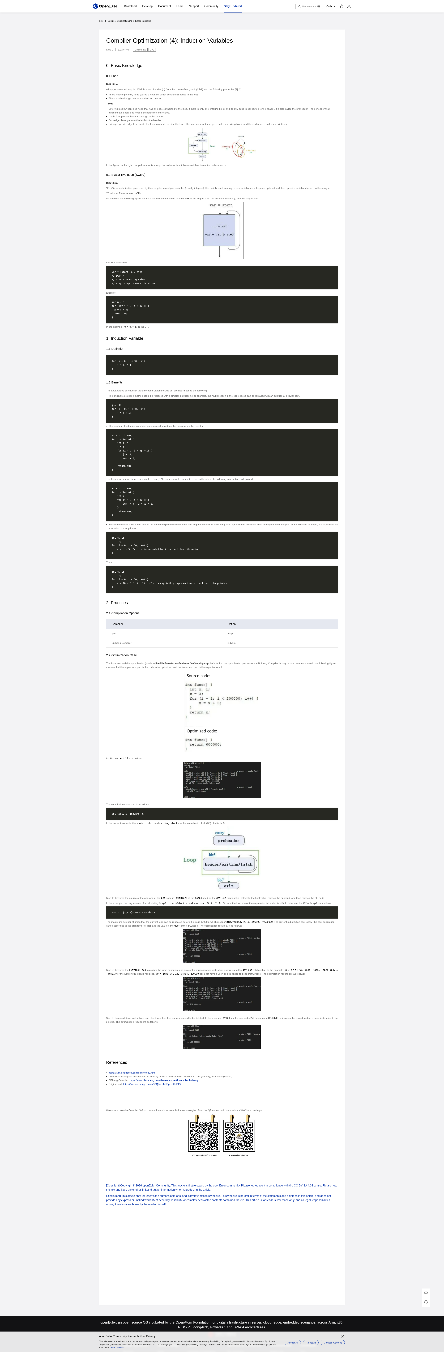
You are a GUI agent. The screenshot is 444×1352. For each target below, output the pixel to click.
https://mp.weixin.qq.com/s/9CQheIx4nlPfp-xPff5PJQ (152, 1084)
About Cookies (117, 1347)
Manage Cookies (332, 1342)
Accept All (293, 1342)
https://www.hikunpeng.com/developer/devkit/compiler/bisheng (164, 1080)
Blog (101, 21)
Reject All (311, 1342)
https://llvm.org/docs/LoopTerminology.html (132, 1072)
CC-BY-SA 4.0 (302, 1185)
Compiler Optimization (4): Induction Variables (129, 21)
